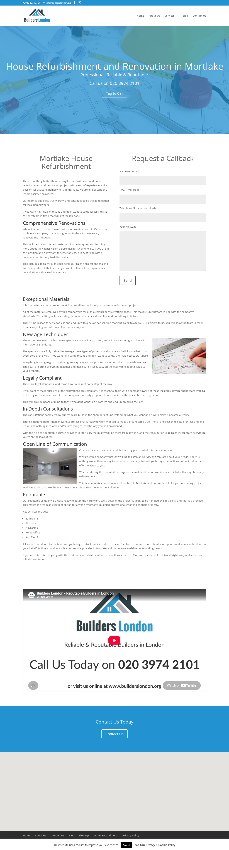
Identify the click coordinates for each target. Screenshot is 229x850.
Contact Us (199, 15)
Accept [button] (126, 845)
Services (169, 15)
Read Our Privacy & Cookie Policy (154, 845)
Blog (185, 15)
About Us (154, 15)
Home (140, 15)
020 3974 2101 (125, 83)
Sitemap (84, 835)
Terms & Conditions (106, 835)
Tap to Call (114, 93)
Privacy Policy (130, 835)
